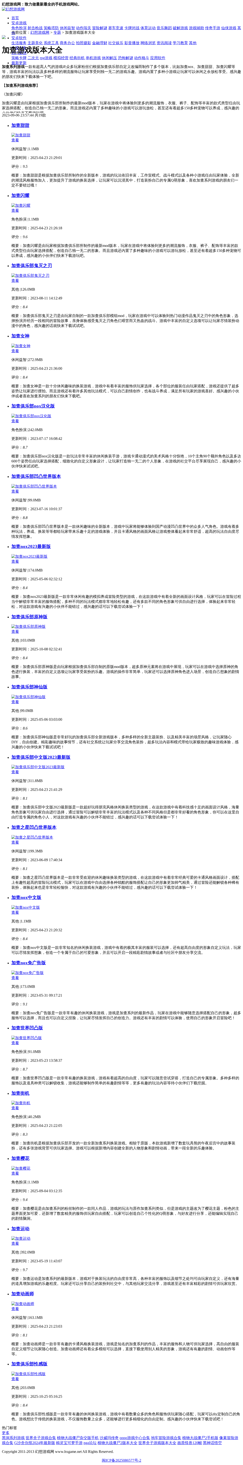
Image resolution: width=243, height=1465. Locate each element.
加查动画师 (22, 1293)
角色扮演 (19, 28)
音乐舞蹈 (164, 28)
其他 (192, 43)
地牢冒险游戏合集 (166, 1438)
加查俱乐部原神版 (29, 616)
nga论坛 (90, 1443)
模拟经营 (61, 58)
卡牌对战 (132, 28)
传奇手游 (212, 28)
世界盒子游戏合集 (41, 1438)
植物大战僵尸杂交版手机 (78, 1438)
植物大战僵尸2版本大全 (117, 1443)
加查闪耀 (20, 195)
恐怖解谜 (125, 58)
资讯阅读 (164, 43)
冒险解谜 (99, 28)
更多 (5, 1433)
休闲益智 (67, 28)
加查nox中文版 (26, 897)
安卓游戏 (19, 23)
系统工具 (51, 43)
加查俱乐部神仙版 (29, 686)
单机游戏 (93, 58)
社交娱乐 (115, 43)
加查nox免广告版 (28, 962)
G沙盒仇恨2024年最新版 (34, 1443)
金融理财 (99, 43)
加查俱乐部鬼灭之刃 (31, 265)
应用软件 (157, 58)
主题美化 (35, 43)
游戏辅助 (196, 28)
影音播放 (132, 43)
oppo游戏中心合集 (135, 1438)
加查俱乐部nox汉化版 (33, 405)
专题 (57, 32)
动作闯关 (83, 28)
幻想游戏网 (39, 32)
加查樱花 (20, 1158)
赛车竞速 (115, 28)
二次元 (33, 58)
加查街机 (20, 1093)
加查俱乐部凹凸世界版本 (36, 476)
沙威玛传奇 (109, 1438)
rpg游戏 (46, 58)
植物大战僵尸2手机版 (200, 1438)
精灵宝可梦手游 (69, 1443)
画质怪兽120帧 (189, 1443)
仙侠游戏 (228, 28)
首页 (15, 18)
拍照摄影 (83, 43)
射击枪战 (35, 28)
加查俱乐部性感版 (29, 1363)
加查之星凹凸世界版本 (33, 827)
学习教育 (180, 43)
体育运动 (148, 28)
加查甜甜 (20, 125)
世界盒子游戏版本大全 (157, 1443)
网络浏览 (148, 43)
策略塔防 (51, 28)
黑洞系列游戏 (13, 1438)
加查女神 (20, 335)
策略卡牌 (19, 58)
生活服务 (19, 43)
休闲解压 (109, 58)
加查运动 (20, 1228)
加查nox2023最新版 (31, 546)
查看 (15, 140)
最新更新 (19, 63)
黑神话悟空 (212, 1443)
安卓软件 (19, 38)
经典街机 (77, 58)
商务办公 (67, 43)
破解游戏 (180, 28)
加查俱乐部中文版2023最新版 (40, 757)
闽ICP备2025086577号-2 (121, 1460)
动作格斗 (141, 58)
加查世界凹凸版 (27, 1027)
